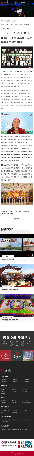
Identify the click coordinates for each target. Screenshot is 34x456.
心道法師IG (25, 429)
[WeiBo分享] (11, 33)
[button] (1, 355)
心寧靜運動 (14, 412)
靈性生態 (14, 389)
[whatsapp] (18, 33)
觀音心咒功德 (4, 401)
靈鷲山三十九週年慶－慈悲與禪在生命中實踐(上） (15, 24)
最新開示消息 (5, 386)
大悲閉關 (14, 391)
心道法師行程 (25, 381)
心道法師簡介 (15, 379)
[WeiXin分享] (15, 33)
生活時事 (15, 21)
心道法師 (4, 211)
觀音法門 (3, 397)
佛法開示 (10, 213)
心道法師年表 (25, 379)
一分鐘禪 (24, 410)
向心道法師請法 (26, 420)
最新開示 (8, 21)
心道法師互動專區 (6, 416)
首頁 (2, 21)
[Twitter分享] (28, 33)
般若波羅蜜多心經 (26, 402)
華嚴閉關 (24, 391)
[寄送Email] (21, 33)
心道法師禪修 (5, 407)
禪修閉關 (3, 393)
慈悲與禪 (26, 211)
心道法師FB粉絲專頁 (17, 429)
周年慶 (3, 213)
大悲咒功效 (3, 402)
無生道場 (18, 211)
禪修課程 (3, 412)
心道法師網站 (4, 379)
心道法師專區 (5, 376)
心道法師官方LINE (6, 429)
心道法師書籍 (4, 381)
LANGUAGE (22, 2)
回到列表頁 (17, 219)
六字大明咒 (14, 402)
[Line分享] (25, 33)
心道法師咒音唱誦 (5, 420)
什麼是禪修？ (15, 410)
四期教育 (3, 391)
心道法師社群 (5, 426)
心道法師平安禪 (5, 410)
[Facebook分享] (32, 33)
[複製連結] (8, 33)
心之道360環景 (4, 422)
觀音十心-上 (15, 401)
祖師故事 (24, 389)
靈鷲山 (11, 211)
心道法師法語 (15, 381)
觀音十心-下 (25, 401)
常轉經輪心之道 (16, 420)
